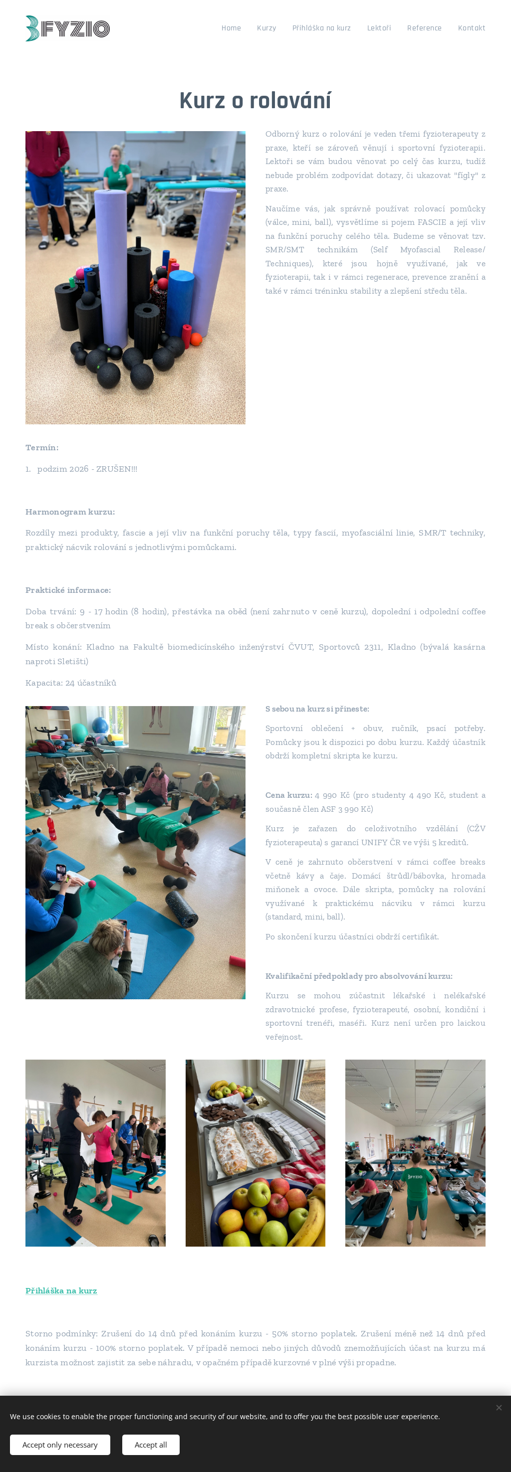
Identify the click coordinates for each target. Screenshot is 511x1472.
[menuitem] (234, 28)
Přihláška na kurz (61, 1290)
